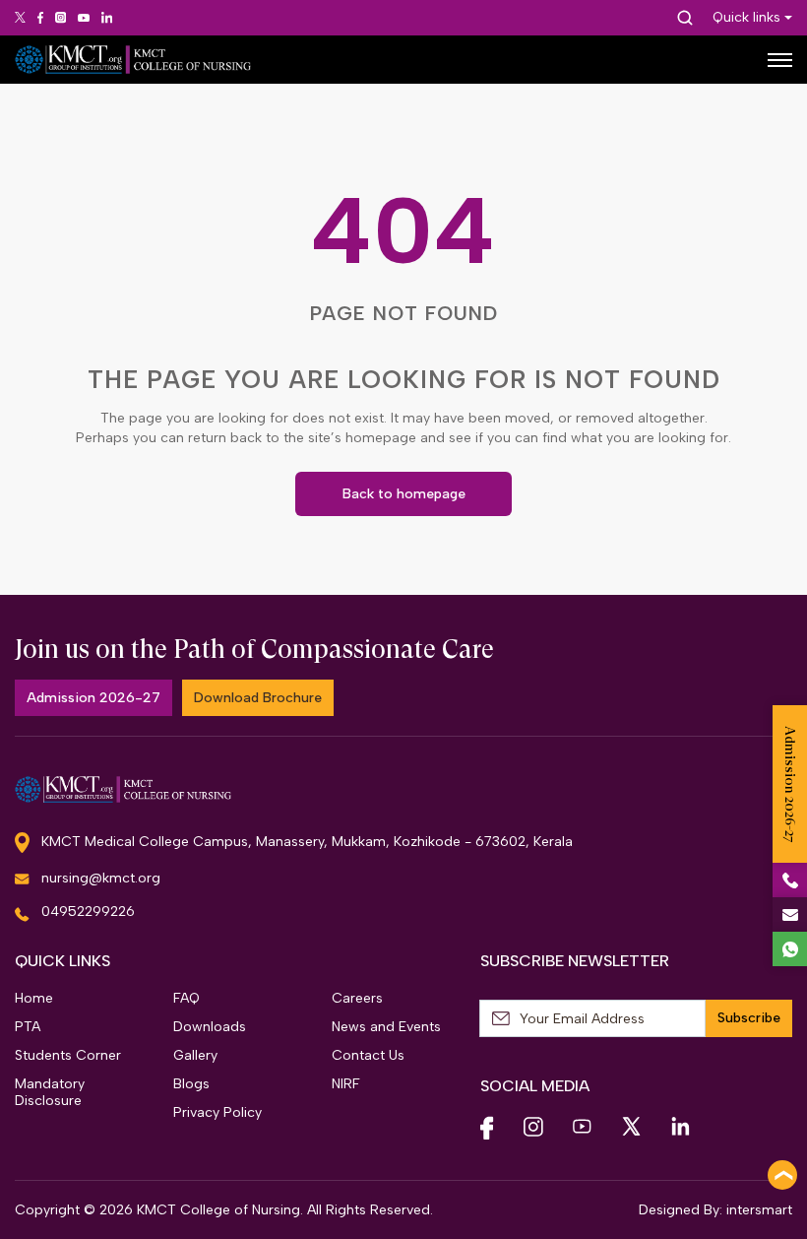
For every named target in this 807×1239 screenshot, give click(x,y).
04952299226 (88, 911)
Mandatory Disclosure (50, 1092)
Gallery (195, 1055)
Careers (357, 998)
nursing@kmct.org (100, 878)
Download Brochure (258, 697)
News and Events (386, 1026)
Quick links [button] (746, 18)
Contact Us (368, 1055)
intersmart (759, 1210)
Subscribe (748, 1018)
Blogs (191, 1084)
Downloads (209, 1026)
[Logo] (133, 59)
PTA (27, 1026)
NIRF (346, 1084)
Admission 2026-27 (93, 697)
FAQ (186, 998)
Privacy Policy (217, 1112)
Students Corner (68, 1055)
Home (34, 998)
